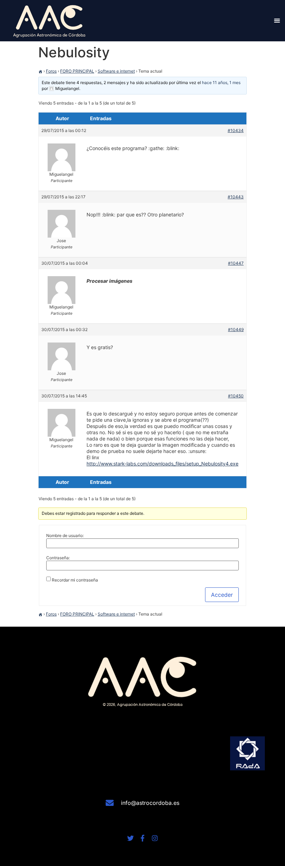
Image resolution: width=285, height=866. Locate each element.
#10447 (236, 263)
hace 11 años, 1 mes (221, 82)
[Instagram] (155, 838)
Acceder (222, 594)
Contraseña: (58, 558)
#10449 (236, 329)
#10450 (236, 395)
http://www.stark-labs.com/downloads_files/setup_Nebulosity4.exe (162, 464)
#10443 (236, 196)
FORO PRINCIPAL (77, 71)
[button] (277, 20)
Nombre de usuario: (65, 536)
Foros (51, 71)
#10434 (236, 130)
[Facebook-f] (142, 838)
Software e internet (116, 71)
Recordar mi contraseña (75, 580)
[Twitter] (130, 838)
